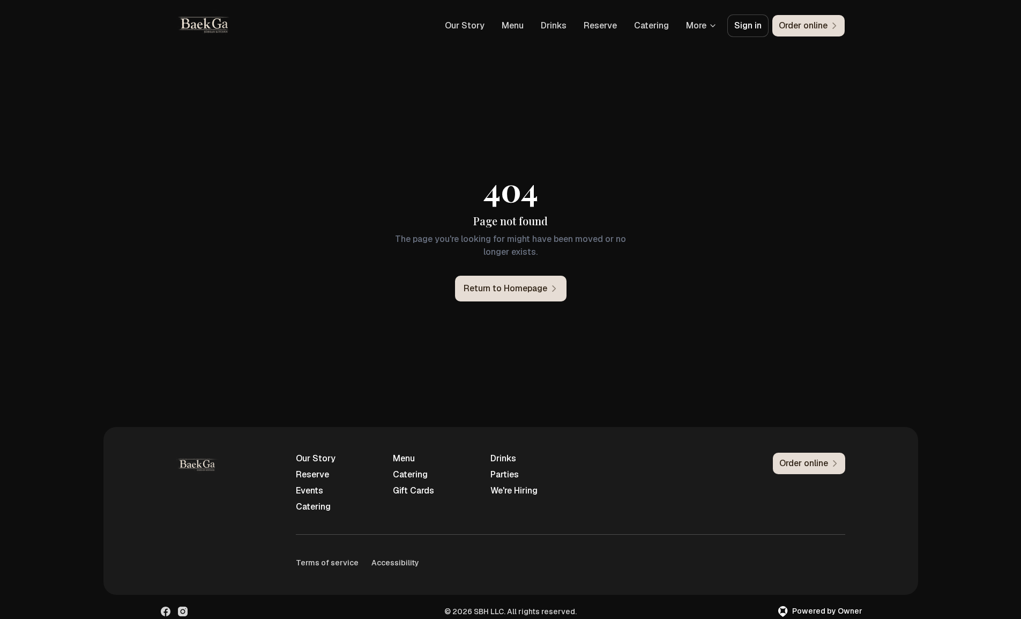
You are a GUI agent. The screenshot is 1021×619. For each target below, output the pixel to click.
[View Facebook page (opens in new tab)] (165, 611)
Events (309, 490)
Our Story (465, 25)
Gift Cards (413, 490)
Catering (651, 25)
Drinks (554, 25)
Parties (504, 474)
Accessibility (395, 563)
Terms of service (327, 563)
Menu (513, 25)
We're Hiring (514, 490)
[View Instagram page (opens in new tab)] (182, 611)
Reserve (600, 25)
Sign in (748, 25)
